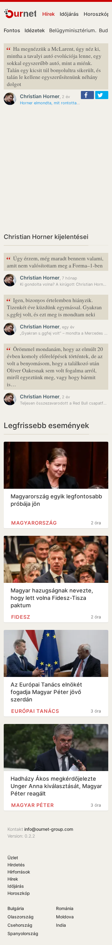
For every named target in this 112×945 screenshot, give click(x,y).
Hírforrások (18, 871)
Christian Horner (39, 96)
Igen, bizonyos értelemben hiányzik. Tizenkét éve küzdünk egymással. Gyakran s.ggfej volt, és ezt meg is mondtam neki (54, 306)
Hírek (48, 14)
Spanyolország (22, 933)
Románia (64, 908)
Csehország (19, 925)
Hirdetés (16, 864)
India (61, 925)
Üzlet (12, 857)
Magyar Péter (32, 805)
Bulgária (15, 908)
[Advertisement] (56, 169)
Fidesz (20, 617)
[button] (87, 95)
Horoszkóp (18, 893)
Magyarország (34, 523)
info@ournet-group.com (48, 829)
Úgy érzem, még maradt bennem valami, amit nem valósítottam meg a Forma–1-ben (54, 261)
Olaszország (20, 916)
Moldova (65, 916)
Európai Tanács (35, 711)
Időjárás (69, 14)
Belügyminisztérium (72, 30)
